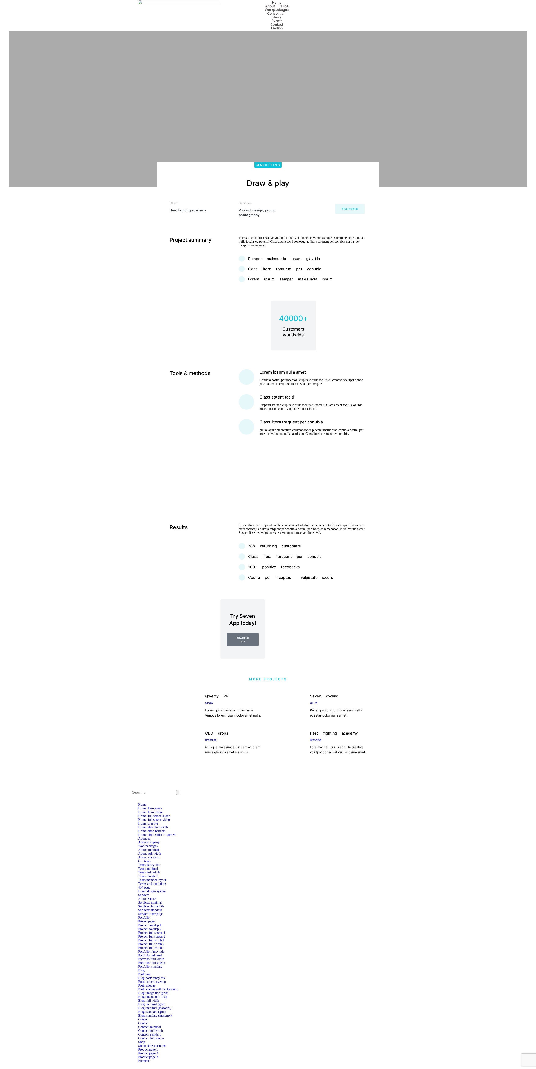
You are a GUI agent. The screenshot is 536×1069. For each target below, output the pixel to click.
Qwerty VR (217, 696)
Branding (211, 739)
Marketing (268, 165)
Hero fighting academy (334, 733)
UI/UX (209, 702)
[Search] (177, 792)
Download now (243, 639)
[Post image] (185, 703)
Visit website (349, 209)
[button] (174, 479)
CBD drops (216, 733)
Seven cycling (324, 696)
